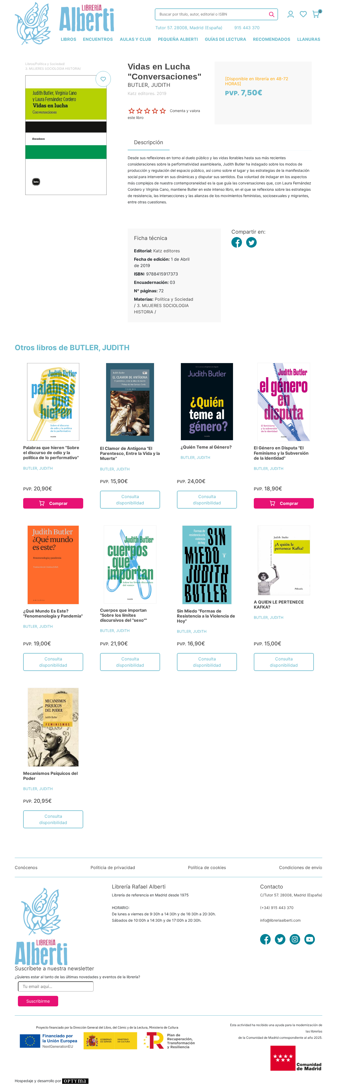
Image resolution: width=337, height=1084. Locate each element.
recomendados (271, 39)
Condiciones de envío (300, 867)
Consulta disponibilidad (130, 499)
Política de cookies (207, 867)
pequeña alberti (178, 39)
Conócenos (26, 867)
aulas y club (135, 39)
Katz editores (166, 250)
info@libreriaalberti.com (280, 920)
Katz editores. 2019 (147, 93)
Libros (29, 64)
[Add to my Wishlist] (103, 79)
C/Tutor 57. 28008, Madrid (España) (291, 895)
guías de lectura (225, 39)
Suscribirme (38, 1001)
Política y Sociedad (49, 64)
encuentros (98, 39)
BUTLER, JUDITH (38, 468)
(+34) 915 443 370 (277, 907)
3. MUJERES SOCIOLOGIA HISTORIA (52, 69)
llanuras (308, 39)
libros (68, 39)
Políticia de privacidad (113, 867)
